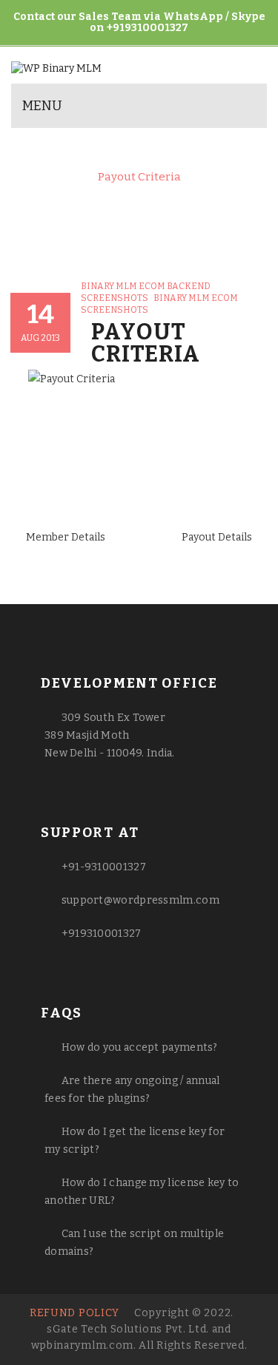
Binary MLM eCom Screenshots (160, 150)
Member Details (65, 537)
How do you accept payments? (140, 1047)
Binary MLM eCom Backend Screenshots (132, 163)
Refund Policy (74, 1313)
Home (39, 150)
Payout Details (217, 537)
